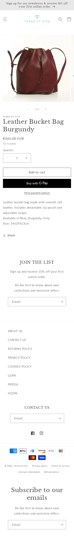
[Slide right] (45, 109)
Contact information (29, 472)
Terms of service (60, 466)
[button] (5, 19)
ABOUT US (15, 331)
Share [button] (11, 235)
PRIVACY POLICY (19, 357)
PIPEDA (13, 384)
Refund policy (51, 472)
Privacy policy (40, 466)
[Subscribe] (61, 301)
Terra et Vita (20, 466)
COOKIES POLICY (20, 366)
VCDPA (12, 393)
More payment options (37, 192)
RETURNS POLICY (20, 348)
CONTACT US (17, 340)
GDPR (12, 375)
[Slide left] (28, 109)
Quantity (8, 150)
